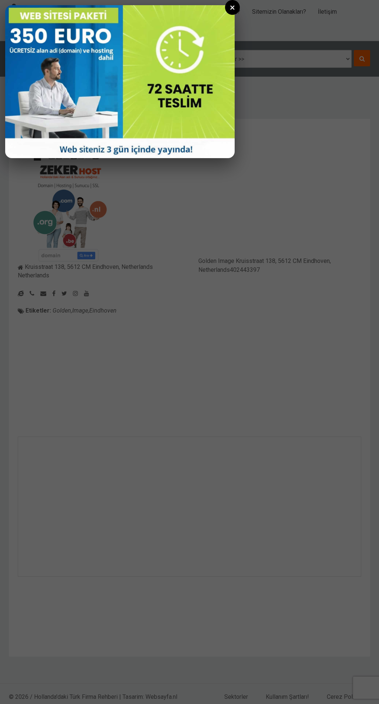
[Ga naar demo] (120, 81)
